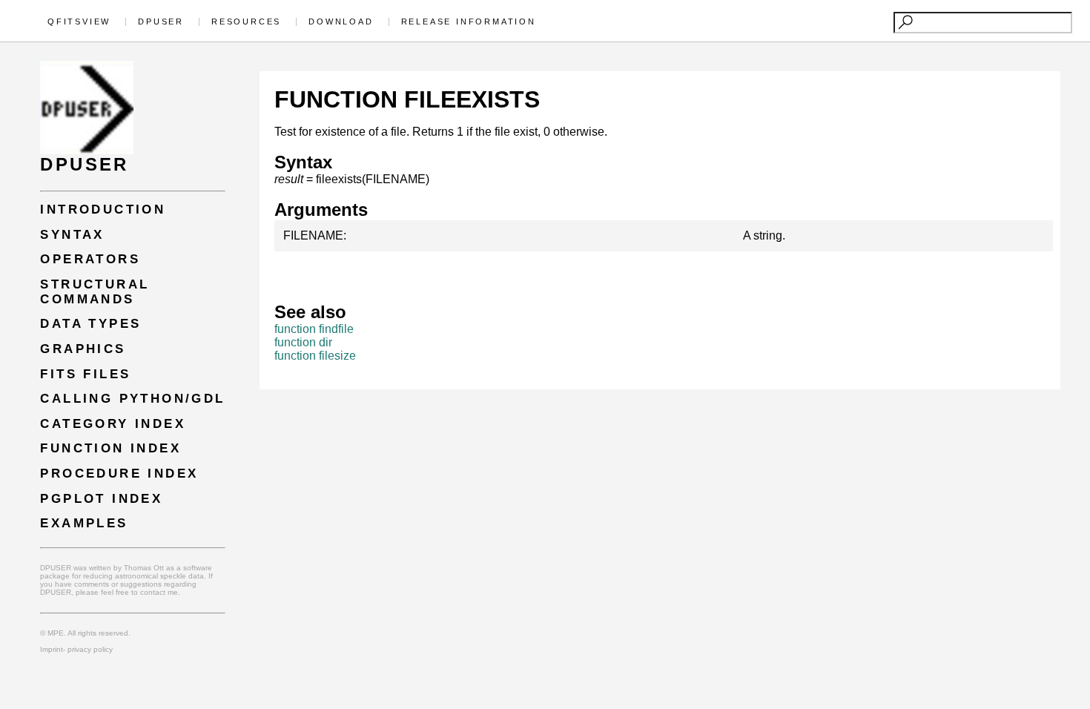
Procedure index (119, 473)
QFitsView (78, 21)
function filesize (315, 355)
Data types (90, 324)
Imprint (51, 649)
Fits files (85, 374)
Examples (84, 523)
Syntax (72, 235)
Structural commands (94, 291)
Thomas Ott (144, 568)
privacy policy (89, 649)
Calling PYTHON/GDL (132, 399)
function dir (303, 342)
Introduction (102, 209)
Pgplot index (101, 499)
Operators (90, 259)
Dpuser (161, 21)
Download (340, 21)
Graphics (82, 349)
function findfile (314, 329)
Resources (246, 21)
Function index (110, 448)
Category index (112, 424)
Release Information (468, 21)
